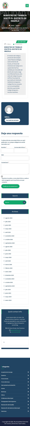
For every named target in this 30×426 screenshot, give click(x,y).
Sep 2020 (22, 42)
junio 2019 (8, 293)
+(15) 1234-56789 (15, 332)
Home (18, 25)
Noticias (3, 391)
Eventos (3, 375)
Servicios (3, 411)
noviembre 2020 (9, 236)
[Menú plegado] (27, 5)
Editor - (7, 117)
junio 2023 (8, 225)
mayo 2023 (8, 228)
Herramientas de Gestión (8, 385)
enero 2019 (8, 300)
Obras (3, 395)
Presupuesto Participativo (8, 401)
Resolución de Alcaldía (7, 404)
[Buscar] (24, 202)
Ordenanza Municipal (7, 398)
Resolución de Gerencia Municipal (10, 408)
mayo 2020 (8, 257)
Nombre (4, 147)
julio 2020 (8, 250)
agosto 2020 (8, 246)
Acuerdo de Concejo (6, 372)
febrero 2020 (8, 268)
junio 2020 (8, 254)
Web (2, 155)
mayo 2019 (8, 296)
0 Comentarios (18, 44)
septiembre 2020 (9, 243)
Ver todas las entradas (12, 120)
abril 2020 (8, 261)
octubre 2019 (9, 282)
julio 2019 (8, 289)
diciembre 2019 (9, 275)
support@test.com (15, 330)
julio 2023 (8, 221)
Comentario (5, 162)
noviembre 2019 (9, 279)
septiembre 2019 (9, 286)
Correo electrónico (20, 147)
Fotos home (4, 378)
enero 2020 (8, 271)
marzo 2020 (8, 264)
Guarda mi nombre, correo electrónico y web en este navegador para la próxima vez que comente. (15, 180)
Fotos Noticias (5, 382)
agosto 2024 (8, 218)
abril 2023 (8, 232)
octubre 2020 (9, 239)
